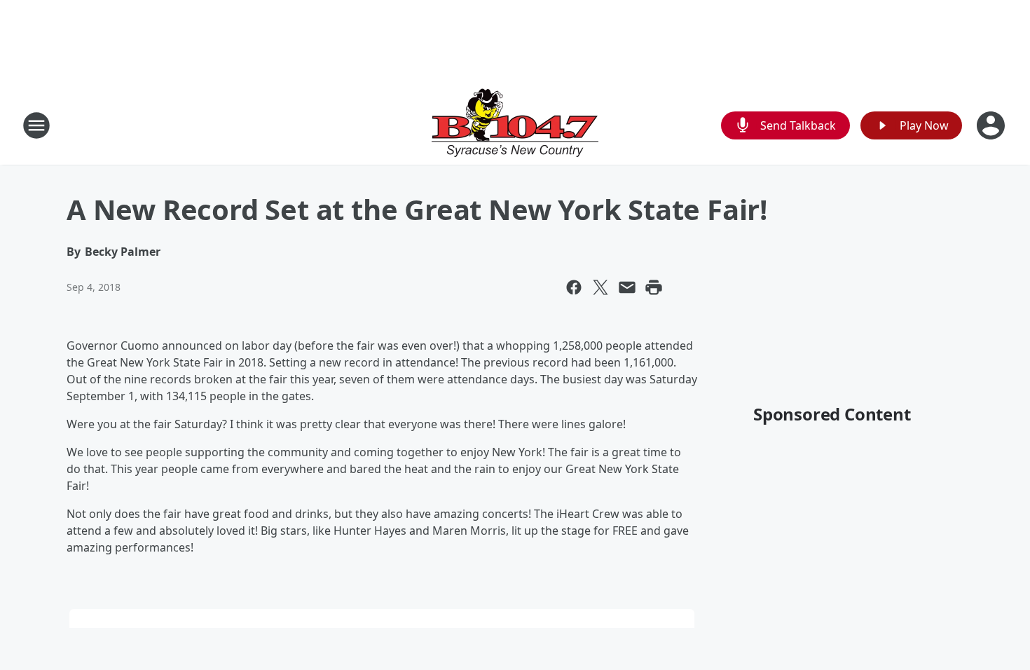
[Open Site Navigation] (36, 125)
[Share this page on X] (600, 287)
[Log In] (992, 125)
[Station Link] (515, 125)
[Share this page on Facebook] (574, 287)
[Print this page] (654, 287)
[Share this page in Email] (627, 287)
